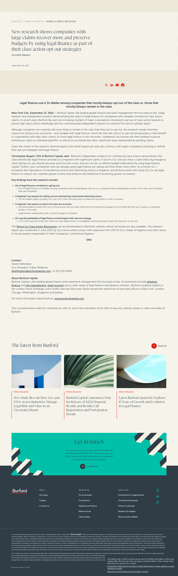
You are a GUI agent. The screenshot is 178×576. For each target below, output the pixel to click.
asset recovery (55, 285)
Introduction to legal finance (131, 495)
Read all (162, 346)
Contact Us (92, 466)
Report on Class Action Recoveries (37, 226)
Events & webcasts (126, 506)
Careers (42, 500)
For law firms (84, 500)
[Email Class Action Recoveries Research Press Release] (117, 85)
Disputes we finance (88, 506)
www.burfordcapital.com (69, 298)
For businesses (85, 495)
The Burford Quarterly (128, 500)
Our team (43, 495)
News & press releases (61, 21)
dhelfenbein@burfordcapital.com (31, 271)
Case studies (84, 517)
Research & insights (127, 511)
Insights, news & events (28, 21)
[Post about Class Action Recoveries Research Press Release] (106, 85)
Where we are (85, 511)
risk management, (36, 285)
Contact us (44, 506)
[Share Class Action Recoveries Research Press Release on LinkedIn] (112, 85)
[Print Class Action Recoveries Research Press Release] (122, 85)
